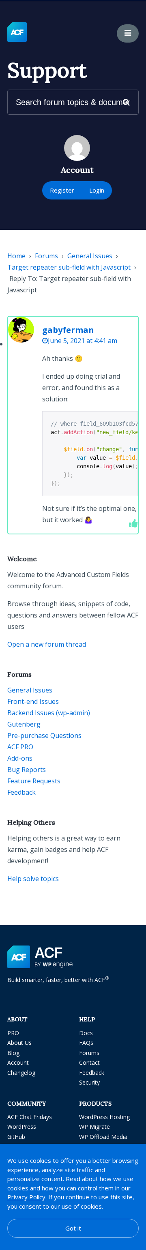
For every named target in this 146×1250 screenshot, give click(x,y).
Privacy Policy (26, 1197)
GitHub (16, 1137)
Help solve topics (33, 878)
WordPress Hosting (104, 1117)
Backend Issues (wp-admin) (48, 712)
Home (16, 255)
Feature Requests (33, 780)
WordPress (21, 1126)
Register (62, 190)
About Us (19, 1042)
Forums (46, 255)
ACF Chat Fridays (29, 1117)
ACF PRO (20, 746)
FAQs (86, 1042)
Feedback (21, 792)
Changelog (21, 1072)
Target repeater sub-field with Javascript (69, 267)
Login (96, 190)
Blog (13, 1053)
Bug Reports (26, 769)
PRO (13, 1033)
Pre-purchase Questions (44, 735)
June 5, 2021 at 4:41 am (82, 340)
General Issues (89, 255)
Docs (86, 1033)
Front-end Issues (33, 701)
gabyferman (68, 329)
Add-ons (19, 758)
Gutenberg (24, 724)
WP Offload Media (103, 1137)
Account (18, 1062)
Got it (73, 1228)
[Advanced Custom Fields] (17, 32)
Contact (89, 1062)
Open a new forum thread (46, 644)
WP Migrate (94, 1126)
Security (89, 1082)
